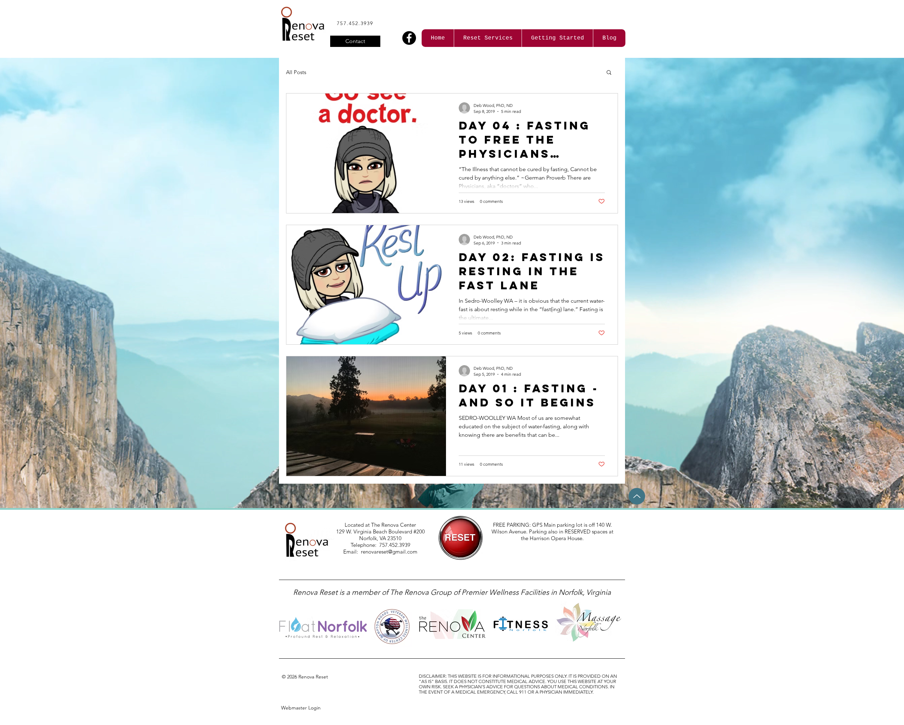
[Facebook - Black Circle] (409, 38)
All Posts (296, 72)
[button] (609, 73)
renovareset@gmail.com (389, 551)
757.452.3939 (355, 23)
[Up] (637, 496)
